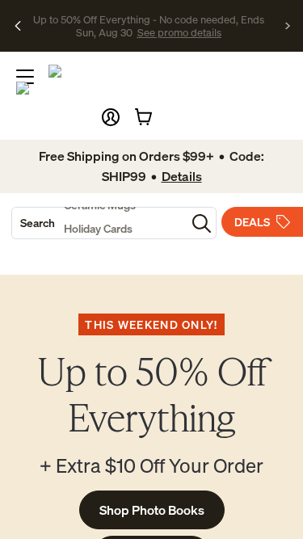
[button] (111, 117)
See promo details (168, 32)
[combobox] (99, 223)
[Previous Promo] (18, 26)
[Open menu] (25, 76)
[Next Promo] (288, 26)
